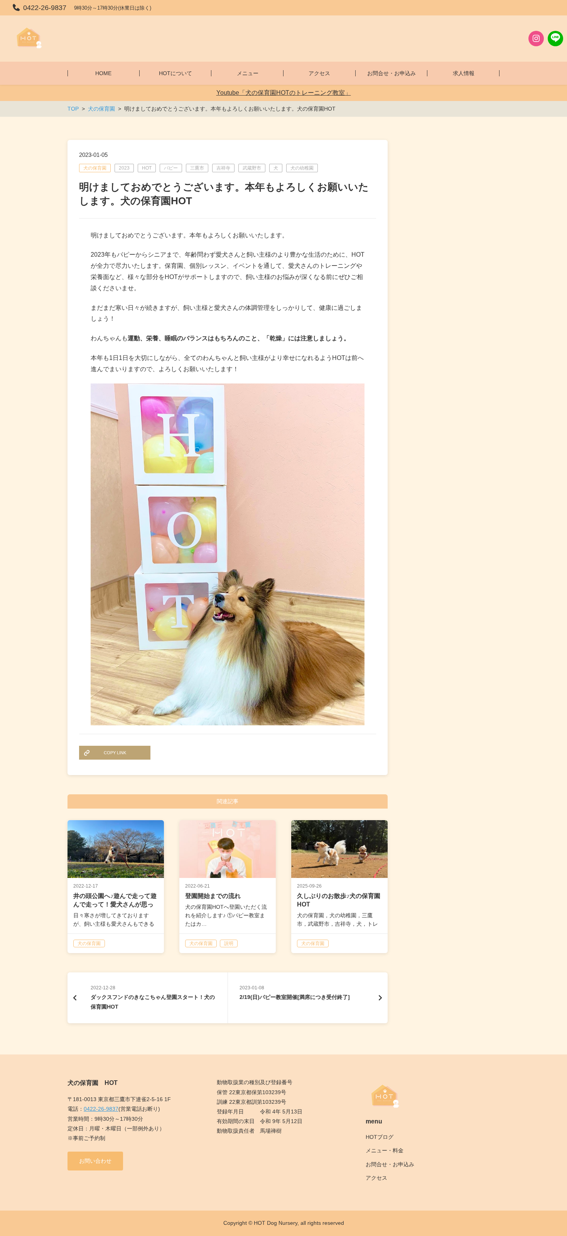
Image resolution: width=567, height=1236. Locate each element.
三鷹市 (197, 168)
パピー (171, 168)
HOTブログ (379, 1137)
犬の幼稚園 (302, 168)
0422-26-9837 (101, 1109)
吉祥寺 (223, 168)
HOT (147, 168)
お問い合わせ (95, 1161)
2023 (124, 168)
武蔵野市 (252, 168)
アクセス (376, 1178)
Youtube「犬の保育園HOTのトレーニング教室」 (283, 92)
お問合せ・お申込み (390, 1164)
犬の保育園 (94, 168)
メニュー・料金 (384, 1150)
